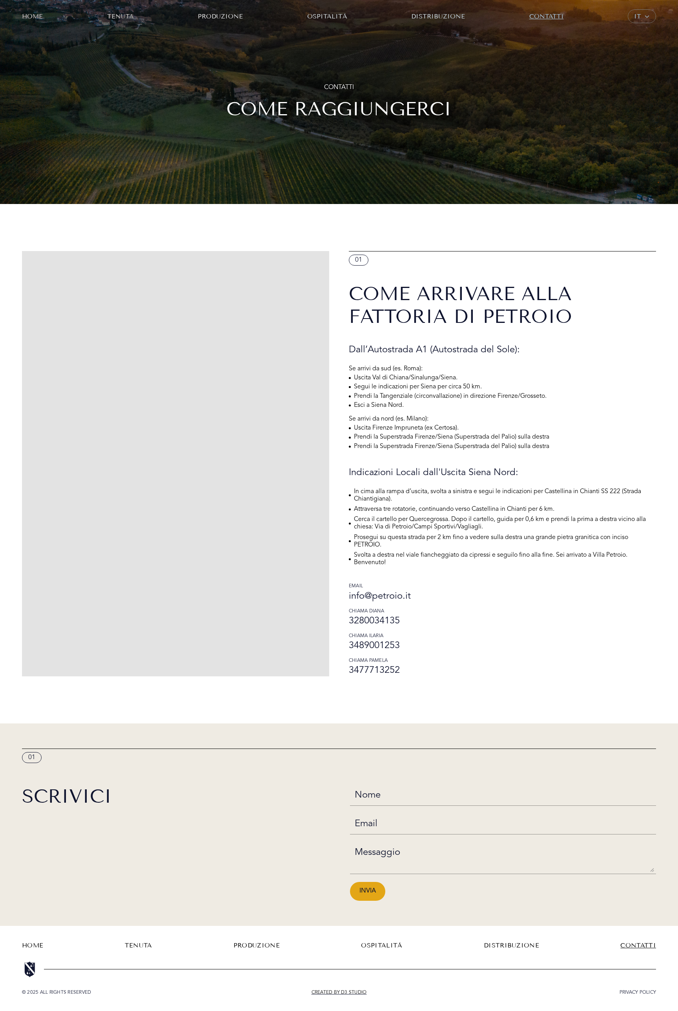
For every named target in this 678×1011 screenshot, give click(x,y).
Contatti (546, 16)
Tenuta (120, 16)
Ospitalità (327, 16)
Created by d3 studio (339, 992)
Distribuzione (438, 16)
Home (32, 16)
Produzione (220, 16)
